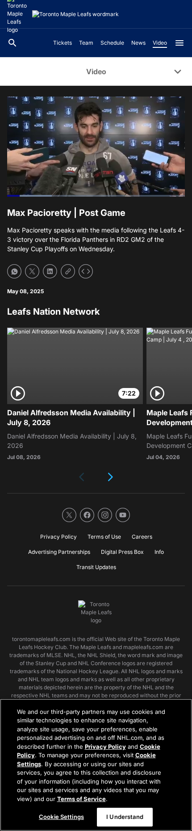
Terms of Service (81, 798)
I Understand (124, 816)
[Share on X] (32, 271)
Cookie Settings (61, 816)
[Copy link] (68, 271)
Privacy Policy (105, 746)
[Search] (12, 43)
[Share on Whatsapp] (14, 271)
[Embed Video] (86, 271)
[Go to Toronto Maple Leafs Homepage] (75, 14)
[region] (96, 765)
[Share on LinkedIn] (50, 271)
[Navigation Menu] (179, 43)
